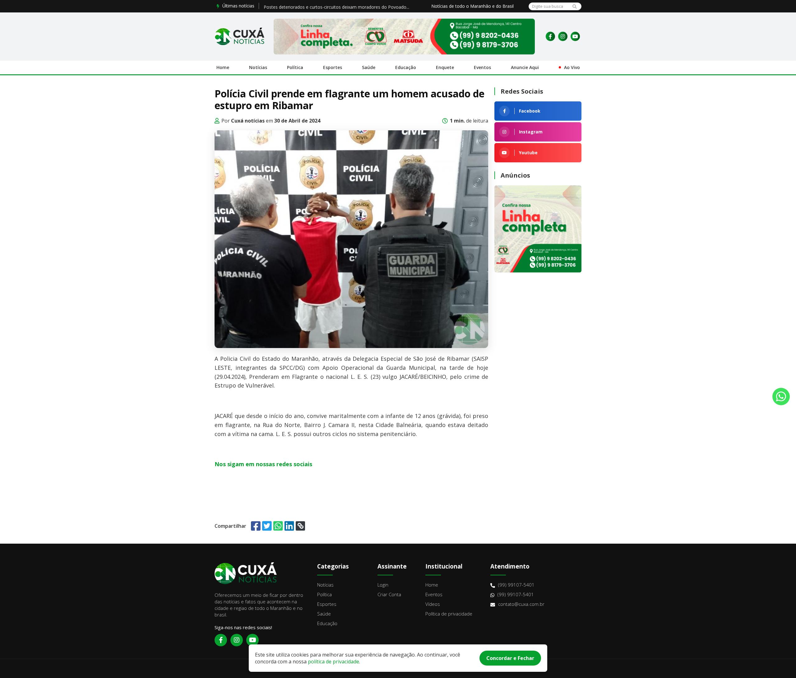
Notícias (258, 67)
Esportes (332, 67)
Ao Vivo (572, 67)
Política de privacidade (448, 614)
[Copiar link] (300, 526)
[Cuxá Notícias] (239, 36)
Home (222, 67)
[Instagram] (562, 36)
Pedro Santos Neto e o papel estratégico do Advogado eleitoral (328, 6)
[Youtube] (575, 36)
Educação (405, 67)
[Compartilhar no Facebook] (256, 525)
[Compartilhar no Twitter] (267, 525)
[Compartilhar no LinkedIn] (289, 525)
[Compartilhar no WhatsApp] (278, 525)
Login (382, 585)
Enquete (445, 67)
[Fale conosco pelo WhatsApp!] (781, 396)
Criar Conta (389, 594)
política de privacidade (333, 661)
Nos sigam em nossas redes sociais (263, 464)
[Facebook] (550, 36)
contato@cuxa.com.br (521, 604)
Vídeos (432, 604)
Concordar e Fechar (510, 658)
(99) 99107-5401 (516, 585)
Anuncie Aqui (525, 67)
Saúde (368, 67)
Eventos (482, 67)
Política (295, 67)
